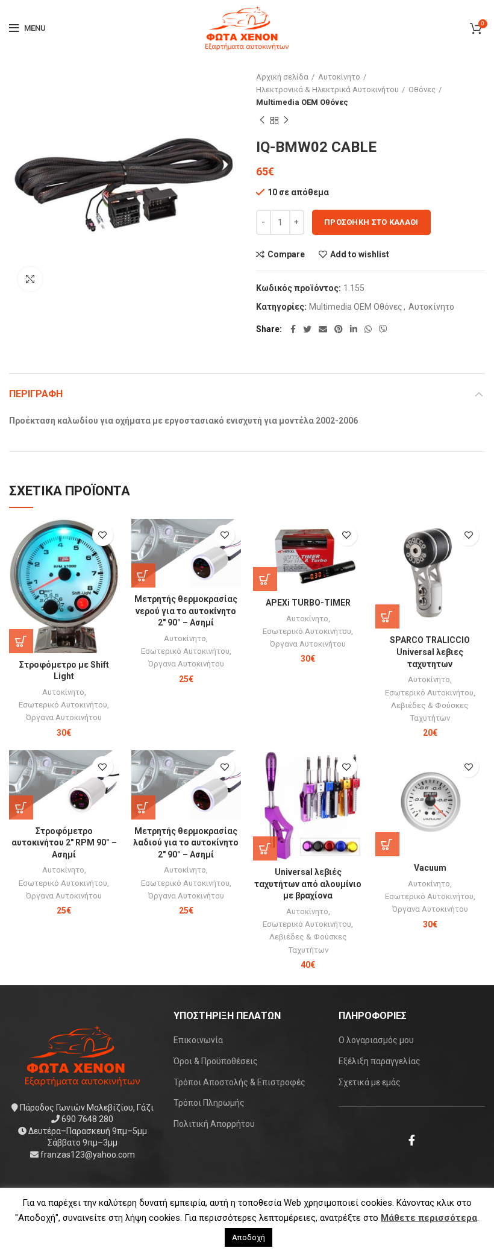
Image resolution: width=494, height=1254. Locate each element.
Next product (286, 120)
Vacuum (430, 868)
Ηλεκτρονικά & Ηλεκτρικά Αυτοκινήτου (327, 89)
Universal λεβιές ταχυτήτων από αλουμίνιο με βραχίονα (307, 883)
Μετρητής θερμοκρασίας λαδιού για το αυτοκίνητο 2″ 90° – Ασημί (186, 842)
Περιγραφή (36, 394)
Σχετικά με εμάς (370, 1082)
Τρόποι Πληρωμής (209, 1103)
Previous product (262, 120)
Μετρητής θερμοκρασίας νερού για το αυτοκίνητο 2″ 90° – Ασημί (185, 610)
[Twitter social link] (307, 329)
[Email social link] (323, 329)
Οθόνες (422, 89)
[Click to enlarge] (30, 279)
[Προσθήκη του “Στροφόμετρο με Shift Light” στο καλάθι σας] (21, 641)
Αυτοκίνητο (339, 76)
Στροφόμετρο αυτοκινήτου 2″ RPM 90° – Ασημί (64, 842)
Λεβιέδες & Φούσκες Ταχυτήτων (430, 712)
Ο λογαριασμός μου (376, 1040)
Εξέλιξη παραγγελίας (380, 1061)
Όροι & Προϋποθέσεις (216, 1061)
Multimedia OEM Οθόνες (302, 102)
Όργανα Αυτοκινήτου (64, 717)
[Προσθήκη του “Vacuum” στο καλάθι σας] (387, 844)
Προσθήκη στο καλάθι (371, 222)
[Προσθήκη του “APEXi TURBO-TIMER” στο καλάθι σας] (265, 579)
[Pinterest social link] (338, 329)
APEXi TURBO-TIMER (308, 602)
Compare (286, 254)
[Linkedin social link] (353, 329)
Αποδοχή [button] (248, 1237)
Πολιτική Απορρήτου (214, 1124)
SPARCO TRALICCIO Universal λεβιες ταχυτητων (430, 651)
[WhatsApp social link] (368, 329)
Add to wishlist (359, 254)
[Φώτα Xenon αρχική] (82, 1054)
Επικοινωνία (198, 1040)
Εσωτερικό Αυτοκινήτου (63, 704)
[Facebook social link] (293, 329)
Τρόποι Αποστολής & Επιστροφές (239, 1082)
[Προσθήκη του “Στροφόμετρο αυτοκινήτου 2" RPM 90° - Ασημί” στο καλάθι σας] (21, 807)
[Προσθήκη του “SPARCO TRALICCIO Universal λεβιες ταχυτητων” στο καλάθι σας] (387, 616)
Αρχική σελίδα (282, 76)
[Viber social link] (383, 329)
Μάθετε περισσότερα (429, 1217)
